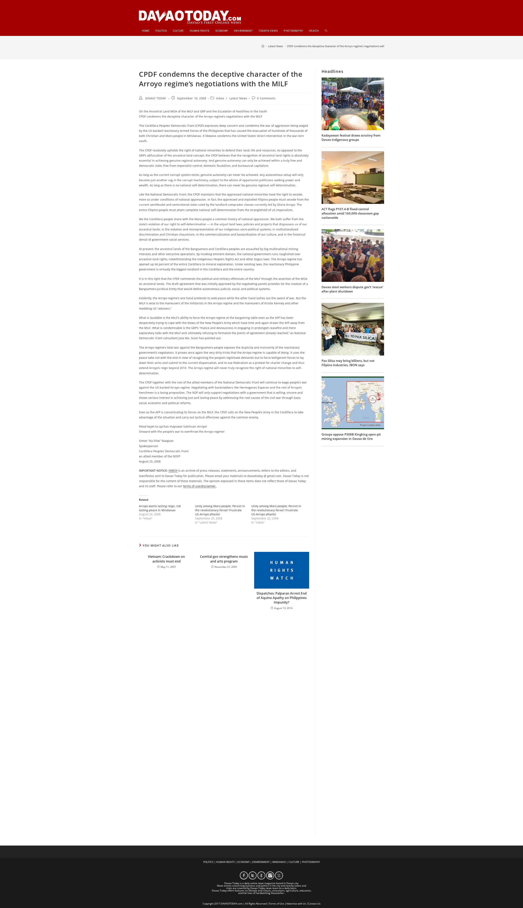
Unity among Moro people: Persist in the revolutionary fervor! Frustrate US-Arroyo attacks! (220, 510)
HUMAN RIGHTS (225, 862)
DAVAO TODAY (155, 98)
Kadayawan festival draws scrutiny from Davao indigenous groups (351, 137)
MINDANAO (279, 862)
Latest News (238, 98)
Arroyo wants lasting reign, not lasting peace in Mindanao (160, 508)
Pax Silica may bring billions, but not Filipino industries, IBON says (348, 363)
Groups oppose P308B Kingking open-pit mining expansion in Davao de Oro (351, 436)
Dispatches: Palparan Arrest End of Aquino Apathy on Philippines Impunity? (282, 598)
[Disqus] (224, 667)
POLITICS (208, 862)
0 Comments (266, 98)
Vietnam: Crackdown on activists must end (166, 558)
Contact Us (314, 903)
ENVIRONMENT (261, 862)
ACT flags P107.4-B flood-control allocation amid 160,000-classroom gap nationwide (350, 213)
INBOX (173, 470)
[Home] (263, 46)
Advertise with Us (296, 903)
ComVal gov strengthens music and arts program (224, 558)
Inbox (220, 98)
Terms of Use (276, 903)
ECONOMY (243, 862)
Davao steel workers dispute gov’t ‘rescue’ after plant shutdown (352, 289)
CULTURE (293, 862)
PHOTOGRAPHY (311, 862)
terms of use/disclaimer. (199, 486)
